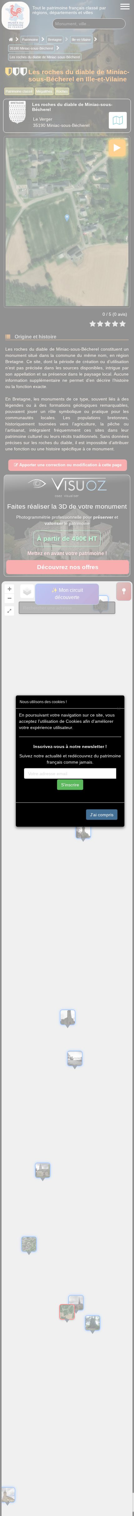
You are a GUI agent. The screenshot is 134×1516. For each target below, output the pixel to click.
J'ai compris (101, 814)
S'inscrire (70, 784)
